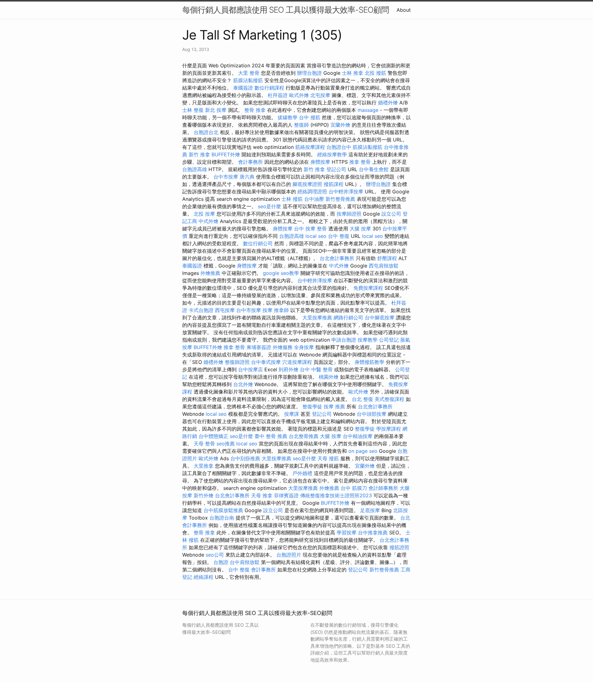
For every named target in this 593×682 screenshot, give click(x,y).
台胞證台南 (221, 518)
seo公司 (215, 555)
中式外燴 (208, 221)
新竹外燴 (203, 495)
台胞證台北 (206, 132)
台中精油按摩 (357, 436)
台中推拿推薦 (373, 532)
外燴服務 (282, 347)
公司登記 (389, 340)
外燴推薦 (210, 273)
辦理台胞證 (309, 73)
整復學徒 (312, 406)
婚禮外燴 (388, 102)
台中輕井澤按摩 (346, 191)
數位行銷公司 (258, 243)
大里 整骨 (248, 73)
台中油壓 (314, 199)
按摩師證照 (349, 214)
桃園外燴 (329, 377)
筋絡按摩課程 (310, 147)
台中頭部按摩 (371, 414)
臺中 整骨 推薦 (270, 436)
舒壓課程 (387, 258)
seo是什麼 (269, 206)
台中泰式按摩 (266, 362)
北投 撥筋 (375, 73)
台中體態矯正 (213, 436)
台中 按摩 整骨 (310, 228)
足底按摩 (370, 510)
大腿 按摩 (360, 228)
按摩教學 (367, 340)
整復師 (301, 125)
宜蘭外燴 (340, 125)
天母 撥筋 (328, 458)
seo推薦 (226, 443)
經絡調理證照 (312, 191)
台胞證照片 (288, 555)
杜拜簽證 (278, 95)
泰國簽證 (243, 88)
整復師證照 (237, 362)
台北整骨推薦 (303, 436)
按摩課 (291, 414)
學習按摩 (346, 532)
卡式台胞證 (201, 310)
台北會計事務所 (337, 258)
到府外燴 (288, 369)
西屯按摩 (225, 310)
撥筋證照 (399, 547)
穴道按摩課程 (297, 362)
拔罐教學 (287, 117)
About (404, 10)
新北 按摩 (215, 110)
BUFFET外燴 (226, 154)
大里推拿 (203, 466)
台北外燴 (243, 384)
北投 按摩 (204, 214)
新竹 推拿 (199, 154)
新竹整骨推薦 (340, 199)
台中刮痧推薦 (245, 458)
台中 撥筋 (309, 117)
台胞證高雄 (194, 169)
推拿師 (281, 310)
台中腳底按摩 (379, 317)
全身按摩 (304, 347)
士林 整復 (193, 110)
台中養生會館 (374, 169)
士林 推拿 (352, 73)
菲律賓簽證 (286, 495)
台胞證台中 (338, 147)
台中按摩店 (250, 369)
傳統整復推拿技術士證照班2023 (336, 495)
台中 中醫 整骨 (316, 369)
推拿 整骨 (360, 162)
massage (368, 110)
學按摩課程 (388, 429)
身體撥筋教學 (369, 362)
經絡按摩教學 (332, 154)
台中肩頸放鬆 (244, 562)
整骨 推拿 (255, 110)
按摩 (267, 310)
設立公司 (391, 214)
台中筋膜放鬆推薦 (223, 510)
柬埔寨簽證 (258, 347)
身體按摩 (320, 162)
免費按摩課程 (368, 288)
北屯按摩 (320, 95)
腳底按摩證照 (307, 184)
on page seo (362, 451)
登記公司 (336, 169)
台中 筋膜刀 (354, 488)
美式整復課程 (389, 399)
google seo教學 (281, 273)
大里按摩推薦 (317, 317)
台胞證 (220, 562)
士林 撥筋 (292, 199)
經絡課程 (203, 577)
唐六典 (247, 177)
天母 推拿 (261, 495)
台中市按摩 (225, 177)
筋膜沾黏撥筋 (248, 80)
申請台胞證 (343, 340)
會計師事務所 (383, 488)
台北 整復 (362, 399)
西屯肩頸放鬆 (383, 266)
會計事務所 (250, 162)
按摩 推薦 (334, 406)
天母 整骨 (204, 443)
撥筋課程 (333, 184)
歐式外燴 (299, 95)
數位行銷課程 (269, 88)
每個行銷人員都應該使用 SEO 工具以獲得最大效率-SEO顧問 (285, 10)
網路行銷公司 (348, 317)
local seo (315, 236)
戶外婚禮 (302, 473)
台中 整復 (338, 236)
